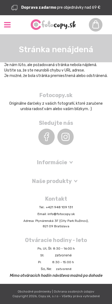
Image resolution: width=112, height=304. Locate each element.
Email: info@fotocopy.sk (56, 214)
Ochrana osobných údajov (74, 291)
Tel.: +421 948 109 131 (56, 207)
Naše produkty (52, 181)
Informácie (52, 162)
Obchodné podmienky (34, 291)
